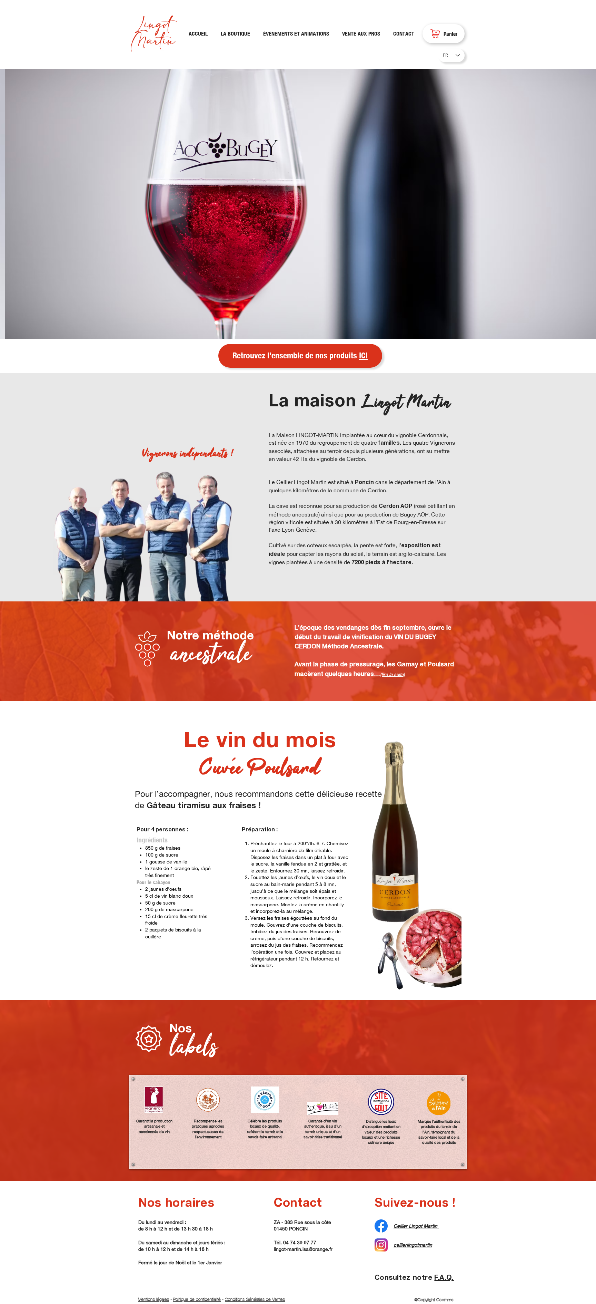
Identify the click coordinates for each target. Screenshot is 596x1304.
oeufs (175, 889)
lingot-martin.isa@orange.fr (303, 1249)
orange (182, 868)
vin (164, 896)
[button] (298, 204)
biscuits (183, 930)
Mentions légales (153, 1299)
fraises (173, 848)
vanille (180, 861)
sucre (172, 855)
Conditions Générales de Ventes (255, 1299)
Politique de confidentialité (197, 1299)
